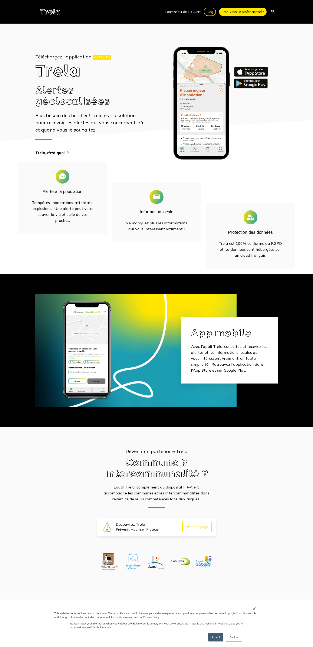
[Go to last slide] (105, 563)
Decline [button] (234, 637)
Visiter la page (197, 527)
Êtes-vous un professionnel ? (243, 12)
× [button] (254, 607)
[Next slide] (208, 563)
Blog (209, 12)
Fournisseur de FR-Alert (183, 12)
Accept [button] (216, 637)
